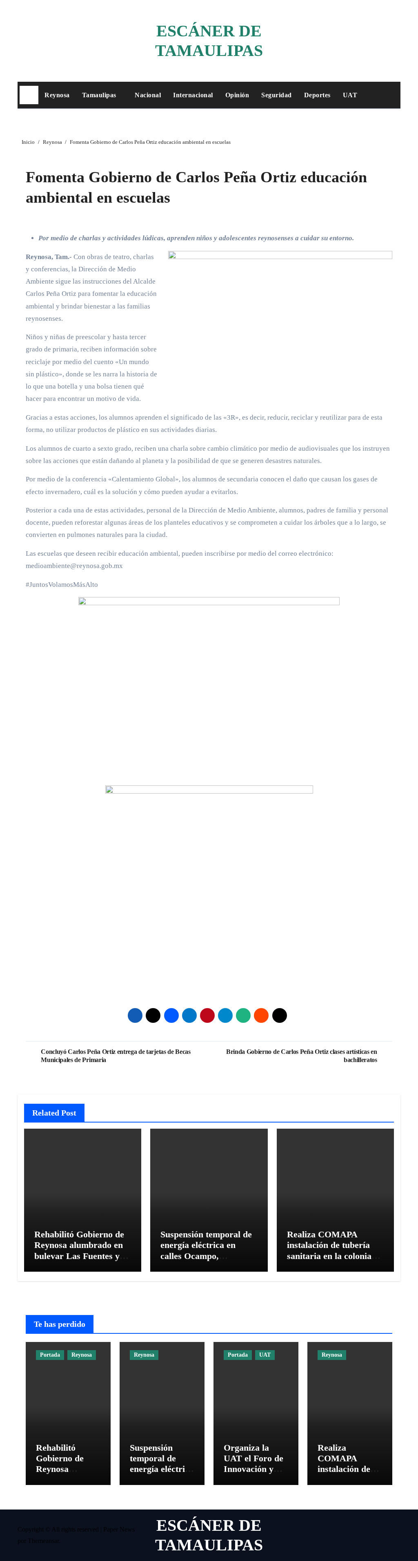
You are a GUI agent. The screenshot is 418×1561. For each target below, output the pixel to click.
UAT (350, 95)
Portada (50, 1355)
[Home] (29, 95)
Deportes (317, 95)
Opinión (237, 95)
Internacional (193, 95)
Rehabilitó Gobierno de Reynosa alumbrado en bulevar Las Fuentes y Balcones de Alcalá (79, 1250)
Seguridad (276, 95)
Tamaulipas (100, 95)
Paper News (119, 1529)
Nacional (148, 95)
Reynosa (57, 95)
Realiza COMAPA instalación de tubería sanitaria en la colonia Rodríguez (329, 1250)
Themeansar (43, 1540)
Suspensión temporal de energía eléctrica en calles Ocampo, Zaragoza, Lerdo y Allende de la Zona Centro (206, 1261)
